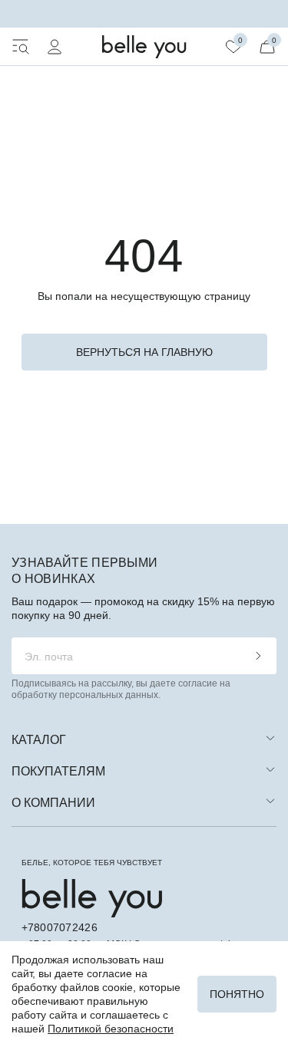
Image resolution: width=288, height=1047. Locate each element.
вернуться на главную (144, 352)
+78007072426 (60, 927)
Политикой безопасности (111, 1028)
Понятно (237, 994)
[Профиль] (54, 47)
